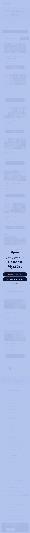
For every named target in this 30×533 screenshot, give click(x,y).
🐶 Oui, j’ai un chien (15, 274)
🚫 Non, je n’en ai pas (15, 279)
